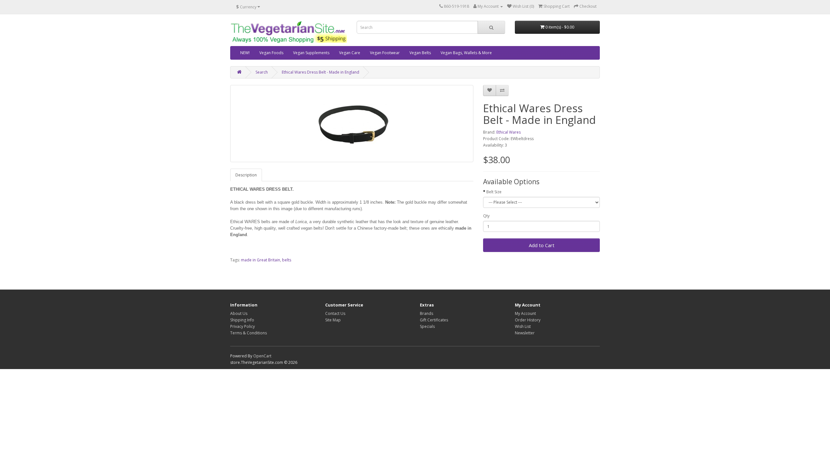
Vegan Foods (271, 52)
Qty (486, 216)
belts (286, 260)
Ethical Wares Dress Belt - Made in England (320, 72)
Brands (426, 313)
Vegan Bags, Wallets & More (466, 52)
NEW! (245, 52)
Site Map (333, 320)
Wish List (523, 326)
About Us (238, 313)
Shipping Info (242, 320)
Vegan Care (349, 52)
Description (246, 175)
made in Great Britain (260, 260)
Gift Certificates (434, 320)
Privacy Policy (242, 326)
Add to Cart (541, 245)
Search (261, 72)
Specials (427, 326)
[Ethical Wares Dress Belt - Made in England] (351, 123)
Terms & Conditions (248, 333)
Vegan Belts (420, 52)
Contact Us (335, 313)
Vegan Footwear (385, 52)
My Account (525, 313)
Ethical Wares (508, 132)
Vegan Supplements (311, 52)
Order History (527, 320)
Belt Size (494, 192)
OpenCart (262, 356)
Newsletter (525, 333)
